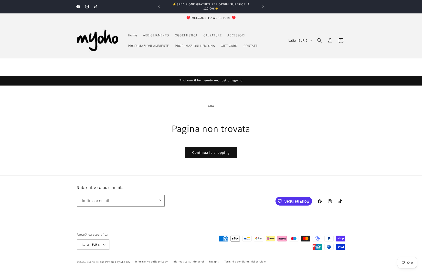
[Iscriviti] (159, 201)
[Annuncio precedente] (159, 6)
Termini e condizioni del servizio (245, 261)
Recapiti (214, 261)
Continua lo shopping (211, 152)
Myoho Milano (96, 261)
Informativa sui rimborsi (188, 261)
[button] (319, 40)
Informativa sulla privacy (151, 261)
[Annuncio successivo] (263, 6)
